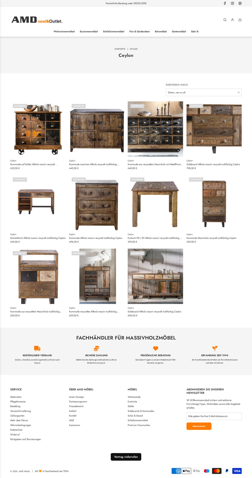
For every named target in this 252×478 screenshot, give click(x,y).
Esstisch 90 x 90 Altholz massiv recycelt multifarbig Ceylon (153, 238)
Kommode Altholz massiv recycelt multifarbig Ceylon (95, 238)
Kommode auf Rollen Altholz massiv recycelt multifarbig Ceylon (32, 164)
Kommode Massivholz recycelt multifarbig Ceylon (211, 238)
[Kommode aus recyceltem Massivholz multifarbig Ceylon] (38, 276)
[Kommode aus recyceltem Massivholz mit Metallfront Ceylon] (155, 129)
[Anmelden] (232, 20)
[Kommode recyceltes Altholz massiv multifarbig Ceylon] (96, 276)
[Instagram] (232, 3)
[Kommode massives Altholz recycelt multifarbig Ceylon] (96, 129)
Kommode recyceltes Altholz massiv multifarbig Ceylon (93, 311)
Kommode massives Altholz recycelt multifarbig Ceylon (93, 164)
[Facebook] (225, 3)
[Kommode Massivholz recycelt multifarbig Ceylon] (214, 202)
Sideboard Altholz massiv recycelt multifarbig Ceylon (213, 164)
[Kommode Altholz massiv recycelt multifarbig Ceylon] (96, 202)
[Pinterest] (240, 3)
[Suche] (225, 20)
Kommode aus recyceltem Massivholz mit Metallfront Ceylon (154, 164)
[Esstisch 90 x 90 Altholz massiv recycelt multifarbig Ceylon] (155, 202)
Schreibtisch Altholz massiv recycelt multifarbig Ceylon (37, 238)
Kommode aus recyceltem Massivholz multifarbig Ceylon (35, 311)
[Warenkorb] (240, 20)
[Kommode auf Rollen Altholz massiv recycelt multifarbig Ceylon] (38, 129)
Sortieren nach (177, 85)
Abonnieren (199, 426)
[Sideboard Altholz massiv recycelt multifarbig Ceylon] (214, 129)
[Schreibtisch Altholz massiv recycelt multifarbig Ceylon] (38, 202)
